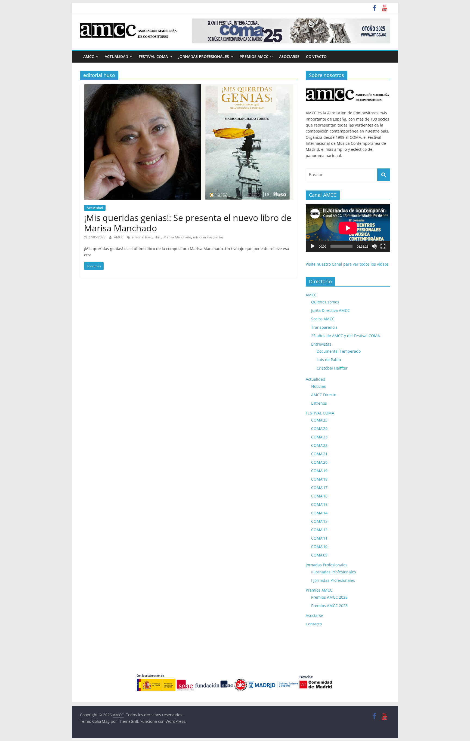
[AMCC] (348, 87)
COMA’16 (319, 496)
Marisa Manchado (177, 237)
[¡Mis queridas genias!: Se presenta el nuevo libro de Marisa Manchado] (188, 88)
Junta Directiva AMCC (330, 310)
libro (157, 237)
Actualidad (116, 56)
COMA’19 (319, 470)
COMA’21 (319, 453)
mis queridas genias (208, 237)
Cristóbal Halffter (332, 368)
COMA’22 (319, 445)
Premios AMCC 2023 (329, 605)
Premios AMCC (254, 56)
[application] (348, 228)
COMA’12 (319, 529)
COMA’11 (319, 538)
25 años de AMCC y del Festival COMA (345, 335)
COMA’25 (319, 420)
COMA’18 (319, 479)
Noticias (318, 386)
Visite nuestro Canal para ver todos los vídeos (347, 264)
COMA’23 (319, 436)
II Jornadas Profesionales (333, 571)
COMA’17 (319, 487)
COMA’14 (319, 512)
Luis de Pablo (329, 359)
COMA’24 (319, 428)
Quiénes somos (325, 302)
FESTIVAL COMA (153, 56)
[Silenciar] (374, 246)
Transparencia (324, 327)
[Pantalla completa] (383, 246)
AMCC (88, 56)
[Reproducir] (313, 246)
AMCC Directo (323, 394)
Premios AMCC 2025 (329, 597)
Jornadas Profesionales (203, 56)
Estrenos (319, 403)
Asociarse (289, 56)
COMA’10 (319, 546)
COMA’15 (319, 504)
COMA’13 (319, 521)
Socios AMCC (323, 318)
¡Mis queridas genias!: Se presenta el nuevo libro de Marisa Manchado (187, 223)
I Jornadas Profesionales (333, 580)
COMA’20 (319, 462)
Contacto (316, 56)
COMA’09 (319, 555)
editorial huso (142, 237)
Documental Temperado (339, 351)
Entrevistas (321, 344)
